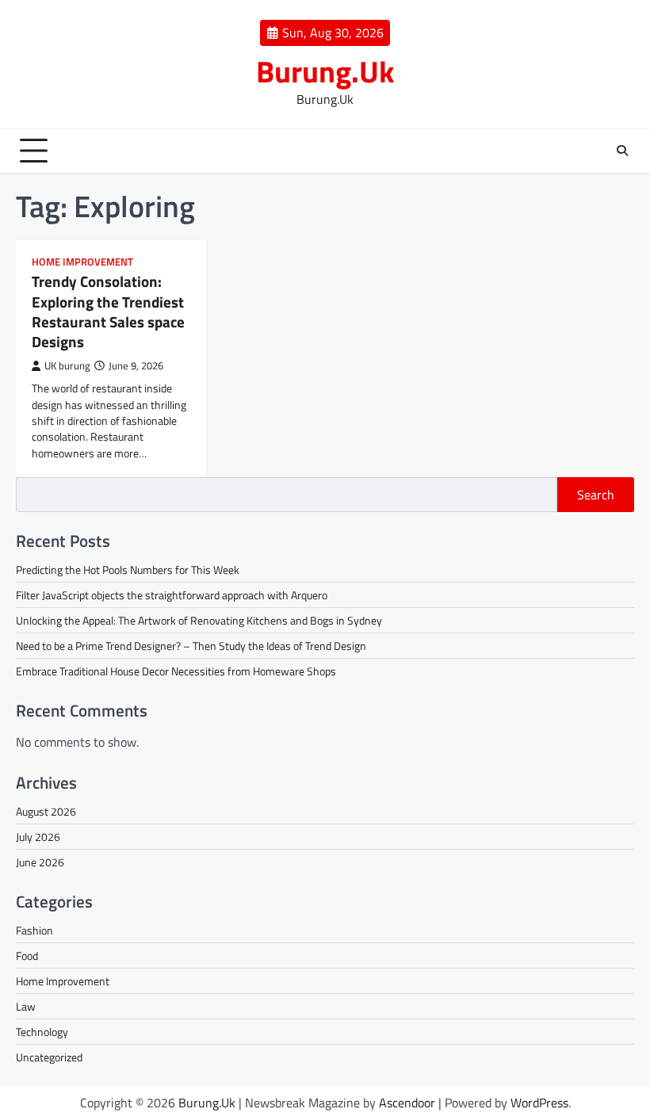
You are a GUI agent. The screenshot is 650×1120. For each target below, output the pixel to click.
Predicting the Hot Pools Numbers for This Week (127, 569)
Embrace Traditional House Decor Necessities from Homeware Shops (176, 671)
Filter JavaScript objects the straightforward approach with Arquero (171, 595)
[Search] (622, 150)
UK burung (67, 365)
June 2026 (40, 862)
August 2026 (46, 811)
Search (595, 494)
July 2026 (38, 836)
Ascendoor (407, 1102)
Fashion (34, 930)
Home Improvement (82, 262)
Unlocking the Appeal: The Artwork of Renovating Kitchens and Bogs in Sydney (199, 620)
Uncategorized (49, 1057)
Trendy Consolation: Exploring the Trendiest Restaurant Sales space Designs (108, 311)
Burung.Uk (325, 71)
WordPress (539, 1102)
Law (26, 1006)
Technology (42, 1031)
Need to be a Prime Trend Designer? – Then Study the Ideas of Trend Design (191, 645)
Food (27, 955)
